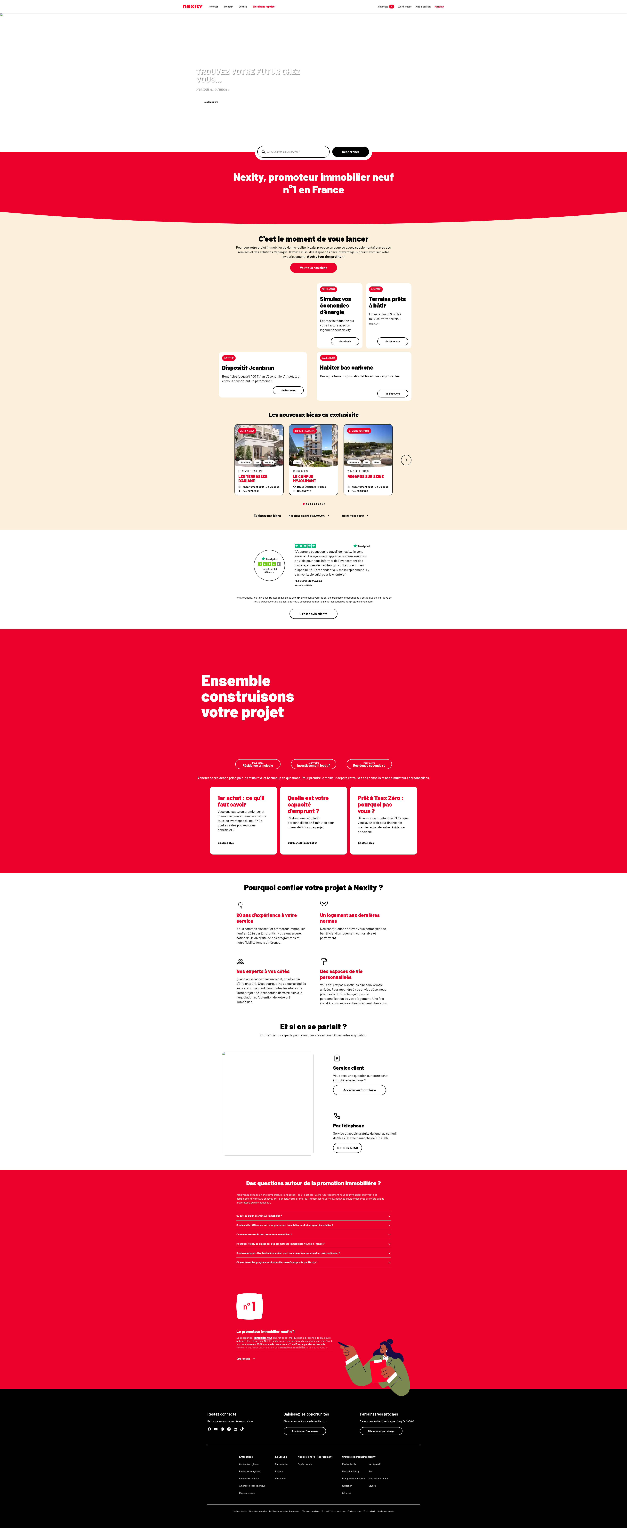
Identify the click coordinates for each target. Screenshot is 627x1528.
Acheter (213, 6)
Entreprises (246, 1456)
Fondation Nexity (350, 1471)
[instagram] (229, 1429)
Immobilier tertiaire (249, 1478)
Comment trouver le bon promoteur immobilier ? (264, 1234)
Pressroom (280, 1478)
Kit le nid (346, 1492)
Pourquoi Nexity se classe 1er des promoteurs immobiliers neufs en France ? (280, 1243)
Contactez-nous (354, 1511)
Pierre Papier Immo (378, 1478)
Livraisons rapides (263, 6)
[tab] (303, 504)
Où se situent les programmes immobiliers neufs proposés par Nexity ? (277, 1262)
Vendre (243, 6)
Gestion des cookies (386, 1511)
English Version (305, 1464)
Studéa (372, 1485)
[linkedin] (235, 1429)
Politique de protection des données (284, 1511)
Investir (228, 6)
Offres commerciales (310, 1511)
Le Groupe (281, 1456)
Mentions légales (240, 1511)
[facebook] (209, 1429)
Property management (250, 1471)
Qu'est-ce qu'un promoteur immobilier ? (259, 1215)
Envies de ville (349, 1464)
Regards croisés (247, 1492)
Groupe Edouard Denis (353, 1478)
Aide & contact (423, 6)
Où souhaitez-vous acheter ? (283, 151)
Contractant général (249, 1464)
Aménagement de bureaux (252, 1485)
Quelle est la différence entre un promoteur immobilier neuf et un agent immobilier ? (284, 1225)
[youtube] (216, 1429)
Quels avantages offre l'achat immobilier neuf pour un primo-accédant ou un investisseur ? (288, 1252)
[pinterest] (222, 1429)
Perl (370, 1471)
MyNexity (439, 6)
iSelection (347, 1485)
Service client (369, 1511)
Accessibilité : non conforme (333, 1511)
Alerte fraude (405, 6)
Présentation (281, 1464)
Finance (279, 1471)
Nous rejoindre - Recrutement (315, 1456)
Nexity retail (374, 1464)
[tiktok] (242, 1429)
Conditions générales (258, 1511)
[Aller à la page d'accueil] (192, 6)
